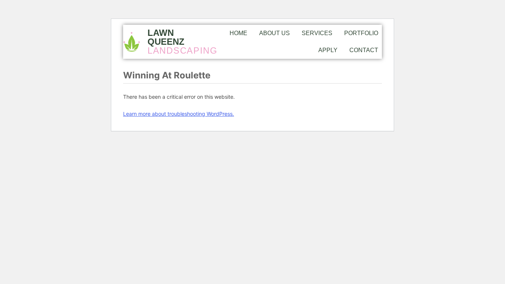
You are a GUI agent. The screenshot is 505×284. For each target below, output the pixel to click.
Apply (328, 50)
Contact (363, 50)
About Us (274, 33)
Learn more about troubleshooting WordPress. (178, 114)
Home (238, 33)
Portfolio (361, 33)
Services (317, 33)
